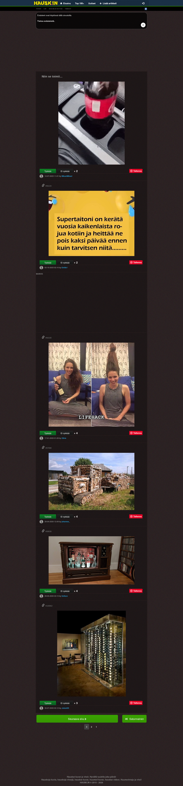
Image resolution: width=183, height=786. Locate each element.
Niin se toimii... (52, 76)
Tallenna (137, 170)
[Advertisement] (91, 51)
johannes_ (66, 521)
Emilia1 (65, 267)
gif (45, 9)
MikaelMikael (67, 176)
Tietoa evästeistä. (46, 21)
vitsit (38, 9)
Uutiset (92, 3)
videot (68, 9)
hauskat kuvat (55, 9)
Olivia (64, 438)
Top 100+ (79, 3)
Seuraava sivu (76, 719)
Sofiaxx (65, 596)
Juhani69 (65, 708)
